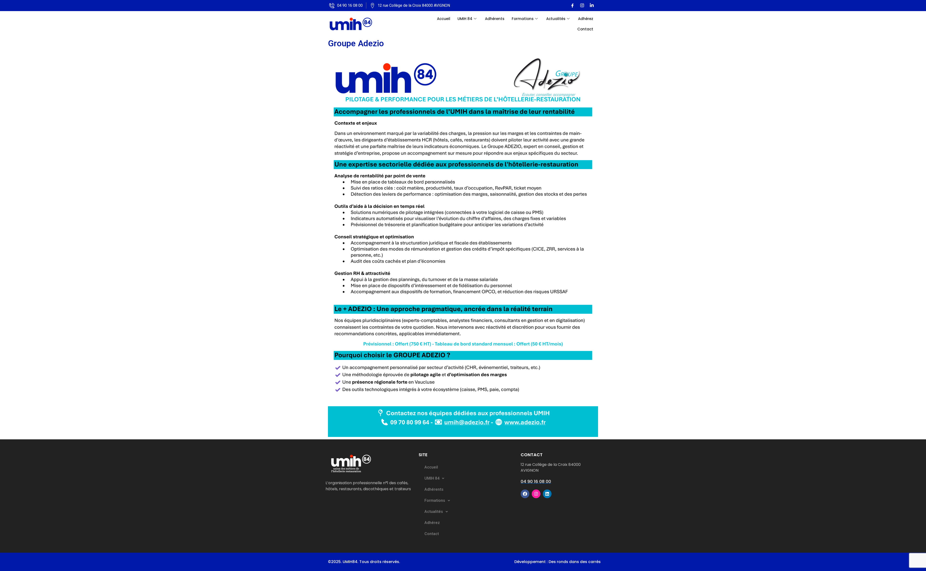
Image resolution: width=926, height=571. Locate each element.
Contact (585, 29)
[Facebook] (572, 5)
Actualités (555, 18)
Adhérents (494, 18)
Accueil (443, 18)
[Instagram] (582, 5)
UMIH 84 (464, 18)
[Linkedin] (591, 5)
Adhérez (585, 18)
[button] (468, 478)
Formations (523, 18)
